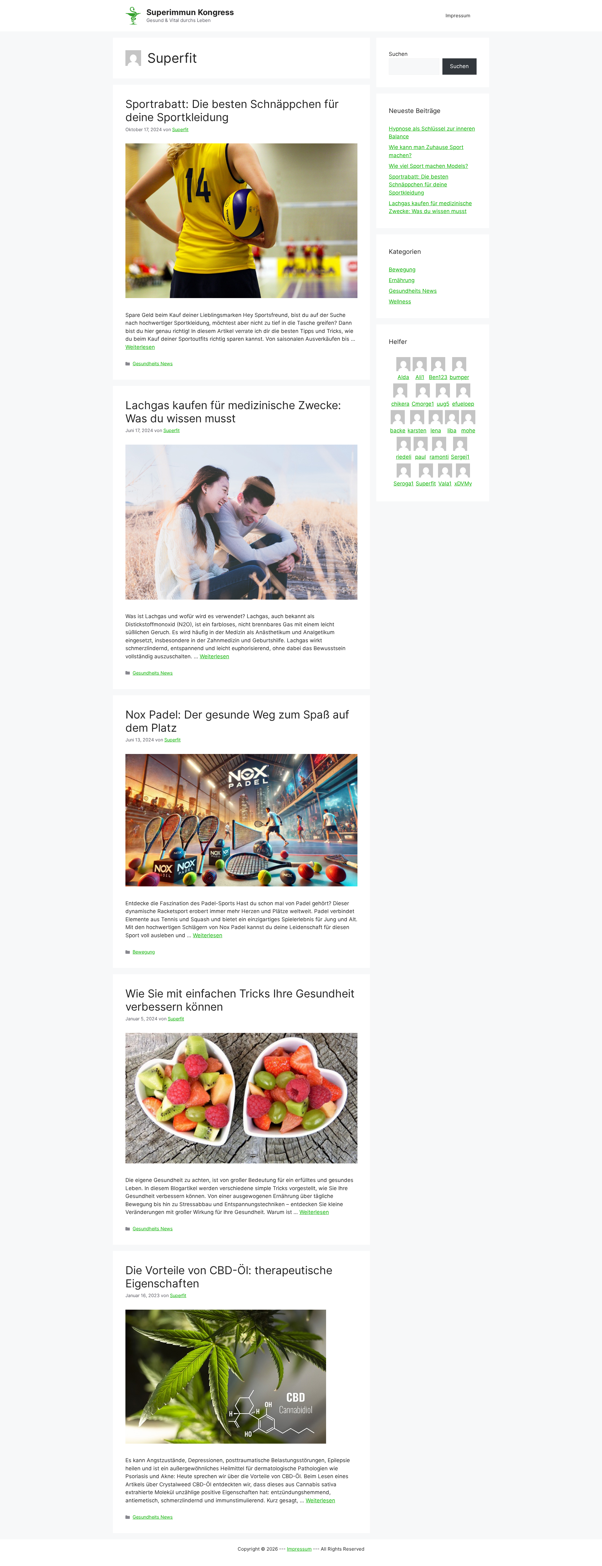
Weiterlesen (140, 347)
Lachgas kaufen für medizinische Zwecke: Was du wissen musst (233, 411)
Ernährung (402, 280)
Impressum (458, 16)
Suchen (398, 54)
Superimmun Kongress (190, 12)
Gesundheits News (153, 363)
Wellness (400, 301)
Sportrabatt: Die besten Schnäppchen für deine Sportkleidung (418, 185)
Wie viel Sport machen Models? (428, 166)
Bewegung (144, 951)
